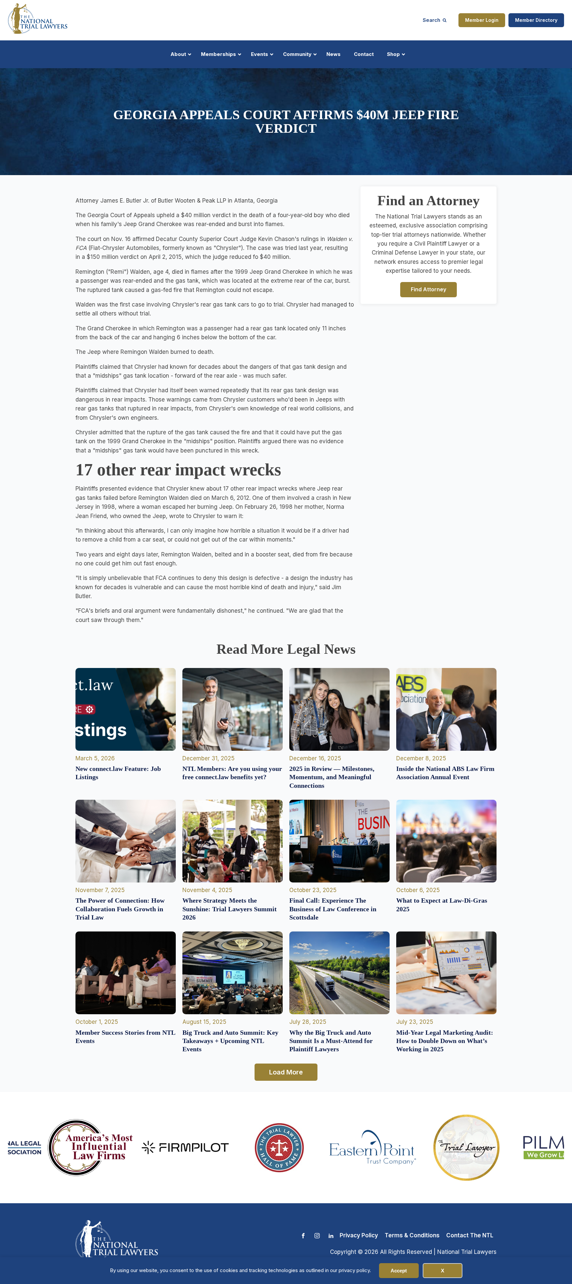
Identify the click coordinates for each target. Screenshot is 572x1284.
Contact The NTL (469, 1235)
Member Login (482, 20)
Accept (399, 1270)
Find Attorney (428, 289)
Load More (286, 1072)
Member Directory (536, 20)
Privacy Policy (359, 1235)
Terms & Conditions (412, 1235)
